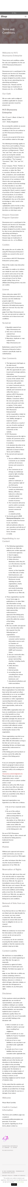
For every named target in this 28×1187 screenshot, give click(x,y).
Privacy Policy (7, 1175)
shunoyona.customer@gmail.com (12, 774)
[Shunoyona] (4, 16)
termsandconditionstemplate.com (12, 1119)
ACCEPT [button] (14, 1184)
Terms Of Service (19, 1175)
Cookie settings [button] (20, 1182)
